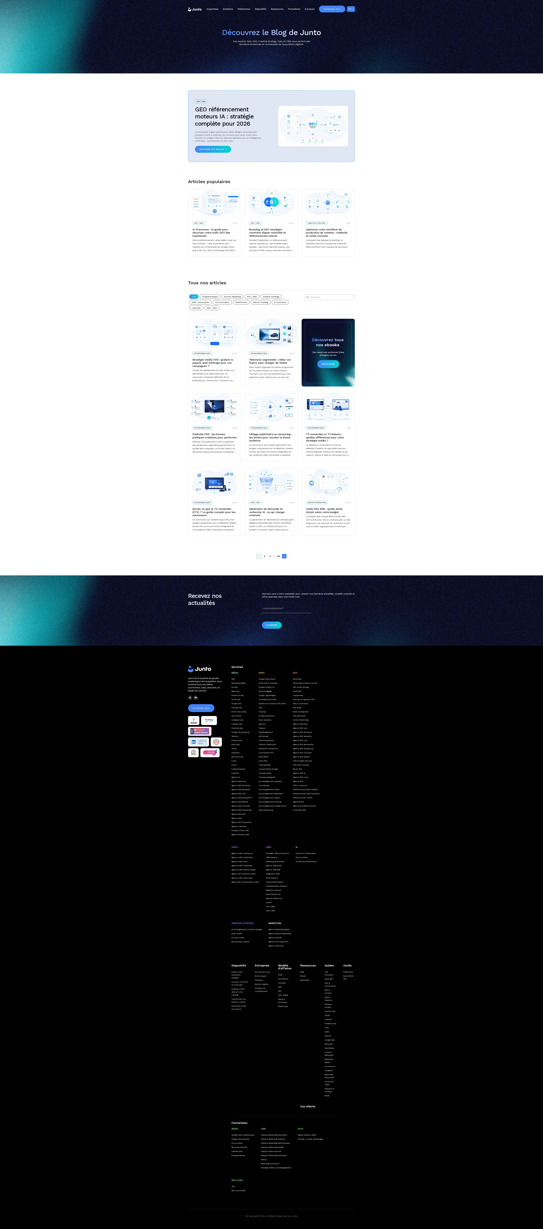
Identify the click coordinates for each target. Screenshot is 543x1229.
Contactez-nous (332, 9)
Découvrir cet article (211, 149)
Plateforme (244, 9)
